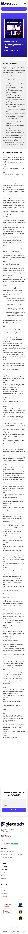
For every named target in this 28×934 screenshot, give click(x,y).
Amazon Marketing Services (7, 851)
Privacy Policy (6, 931)
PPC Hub (4, 867)
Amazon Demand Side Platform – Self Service (12, 854)
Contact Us (4, 890)
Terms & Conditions (15, 931)
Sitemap (23, 931)
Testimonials (4, 896)
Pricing (3, 864)
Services (4, 849)
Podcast (3, 875)
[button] (25, 3)
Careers (3, 887)
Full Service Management (7, 857)
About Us (4, 885)
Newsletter (3, 878)
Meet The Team (4, 893)
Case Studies (4, 872)
